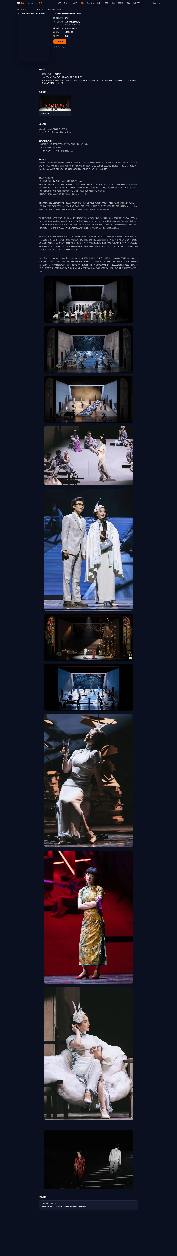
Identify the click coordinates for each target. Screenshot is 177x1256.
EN (158, 3)
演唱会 (66, 3)
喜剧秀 (120, 3)
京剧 (113, 3)
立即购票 (60, 41)
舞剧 (98, 3)
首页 (59, 3)
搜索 (154, 3)
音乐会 (74, 3)
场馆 (128, 3)
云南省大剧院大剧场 (72, 22)
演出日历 (136, 3)
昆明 (24, 9)
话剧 (82, 3)
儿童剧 (106, 3)
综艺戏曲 (90, 3)
